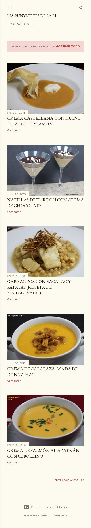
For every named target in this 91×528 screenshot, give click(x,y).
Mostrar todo (67, 46)
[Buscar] (81, 7)
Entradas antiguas (69, 480)
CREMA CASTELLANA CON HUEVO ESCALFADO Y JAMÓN (44, 121)
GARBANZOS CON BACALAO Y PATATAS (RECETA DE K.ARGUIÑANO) (39, 287)
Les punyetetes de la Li (31, 15)
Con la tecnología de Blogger (49, 507)
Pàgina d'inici (21, 24)
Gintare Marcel (58, 515)
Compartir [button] (14, 130)
